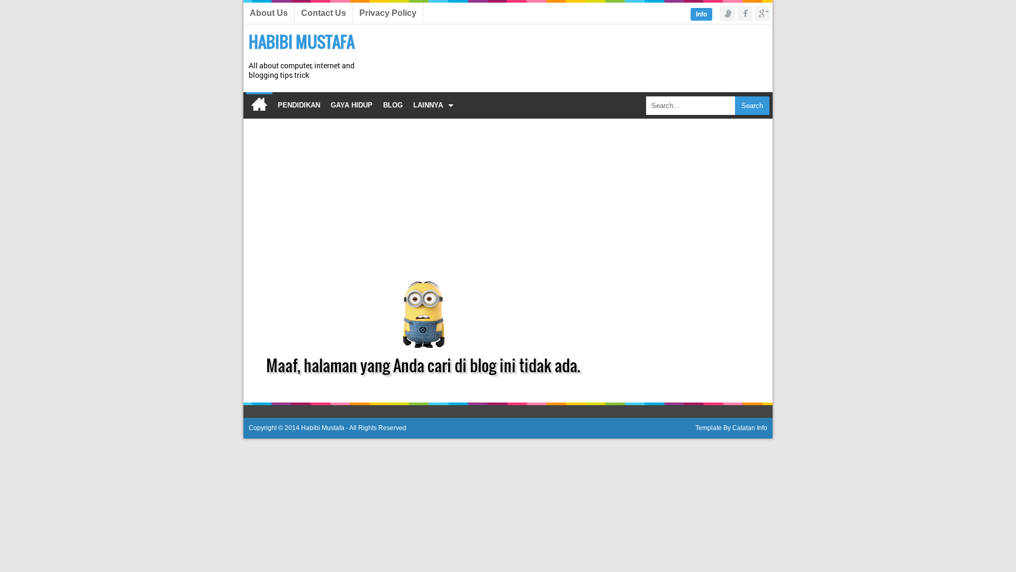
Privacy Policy (387, 12)
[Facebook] (744, 13)
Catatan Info (749, 428)
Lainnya (428, 105)
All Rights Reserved (377, 428)
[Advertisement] (574, 53)
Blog (393, 105)
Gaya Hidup (352, 105)
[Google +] (762, 13)
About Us (269, 12)
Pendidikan (299, 105)
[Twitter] (727, 13)
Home (259, 105)
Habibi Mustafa (302, 41)
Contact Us (323, 12)
